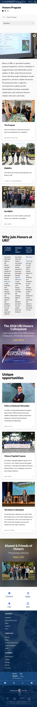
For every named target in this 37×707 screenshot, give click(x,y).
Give (28, 607)
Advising (7, 662)
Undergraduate (9, 657)
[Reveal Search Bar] (35, 1)
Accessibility (22, 698)
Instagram (5, 10)
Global (6, 623)
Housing (7, 637)
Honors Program (11, 7)
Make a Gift (18, 557)
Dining (6, 640)
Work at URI (7, 698)
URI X (23, 683)
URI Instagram (14, 683)
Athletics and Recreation (11, 643)
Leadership (8, 618)
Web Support (29, 698)
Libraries (7, 665)
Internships (8, 668)
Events (7, 649)
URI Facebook (5, 683)
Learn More (18, 340)
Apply (27, 596)
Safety (7, 629)
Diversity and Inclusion (11, 621)
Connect (9, 596)
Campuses (7, 626)
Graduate (7, 660)
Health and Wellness (10, 646)
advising (7, 282)
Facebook (3, 10)
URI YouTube (32, 683)
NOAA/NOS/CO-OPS (18, 678)
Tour (9, 607)
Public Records (14, 698)
